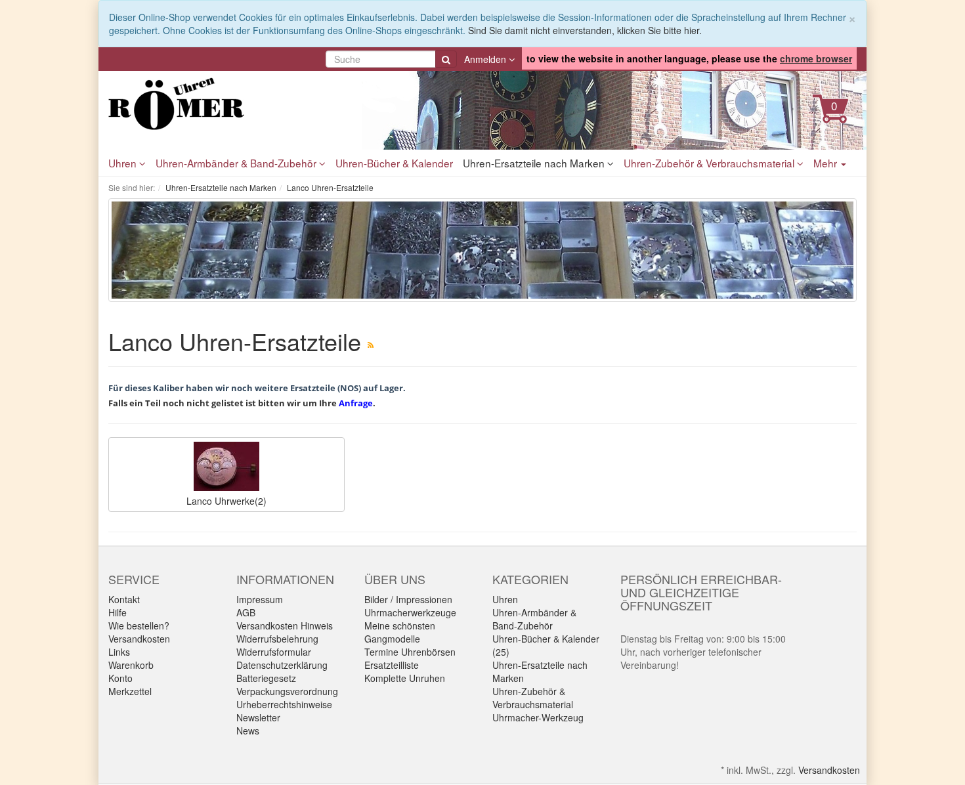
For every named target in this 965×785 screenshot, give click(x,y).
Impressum (259, 599)
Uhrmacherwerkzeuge (410, 612)
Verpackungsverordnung (287, 691)
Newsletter (258, 717)
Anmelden (486, 59)
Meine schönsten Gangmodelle (399, 632)
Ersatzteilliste (391, 664)
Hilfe (117, 612)
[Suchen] (446, 59)
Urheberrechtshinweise (284, 704)
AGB (245, 612)
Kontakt (124, 599)
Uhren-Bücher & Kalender (394, 163)
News (247, 730)
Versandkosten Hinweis (284, 625)
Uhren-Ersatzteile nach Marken (535, 163)
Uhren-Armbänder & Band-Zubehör (237, 163)
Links (119, 651)
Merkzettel (130, 691)
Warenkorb (131, 664)
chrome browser (816, 58)
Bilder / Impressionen (408, 599)
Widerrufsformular (273, 651)
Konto (120, 678)
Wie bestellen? (138, 625)
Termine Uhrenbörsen (410, 651)
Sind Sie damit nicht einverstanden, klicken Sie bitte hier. (585, 30)
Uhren (123, 163)
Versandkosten (139, 638)
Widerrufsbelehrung (277, 638)
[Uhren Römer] (226, 103)
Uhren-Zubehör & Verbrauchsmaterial (710, 163)
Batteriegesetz (266, 678)
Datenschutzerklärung (282, 664)
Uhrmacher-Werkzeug (538, 717)
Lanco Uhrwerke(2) (226, 500)
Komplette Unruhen (404, 678)
